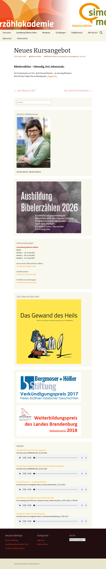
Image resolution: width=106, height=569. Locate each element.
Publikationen (76, 32)
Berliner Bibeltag (11, 540)
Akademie (46, 32)
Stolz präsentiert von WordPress (26, 564)
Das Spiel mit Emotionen (78, 90)
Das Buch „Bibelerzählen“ (15, 548)
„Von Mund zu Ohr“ (25, 90)
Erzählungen (61, 32)
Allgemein (41, 540)
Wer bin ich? (93, 32)
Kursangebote (73, 56)
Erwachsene (62, 56)
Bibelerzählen (36, 56)
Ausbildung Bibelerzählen (26, 32)
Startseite (7, 32)
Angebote (52, 76)
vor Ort (82, 56)
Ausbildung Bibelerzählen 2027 (17, 544)
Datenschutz (22, 38)
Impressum (7, 38)
